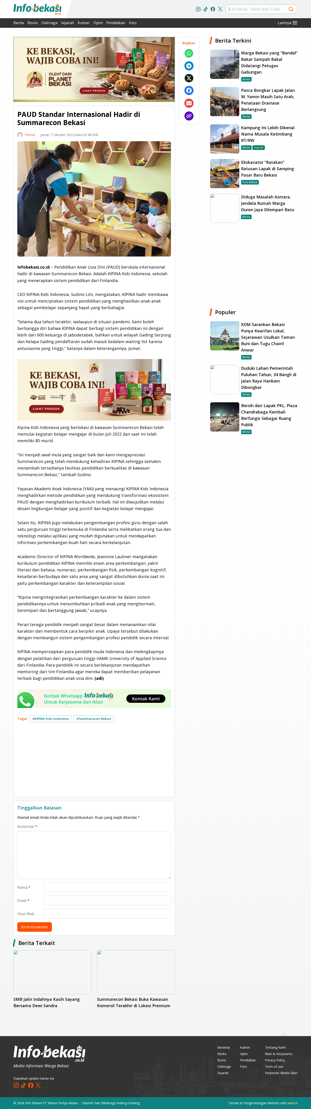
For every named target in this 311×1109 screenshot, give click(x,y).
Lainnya (284, 22)
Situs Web (25, 913)
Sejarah (67, 22)
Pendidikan (115, 22)
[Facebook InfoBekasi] (213, 9)
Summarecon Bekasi (93, 718)
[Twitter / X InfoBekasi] (220, 9)
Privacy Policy (275, 1060)
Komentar (27, 826)
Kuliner (84, 22)
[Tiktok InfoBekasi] (205, 9)
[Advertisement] (94, 761)
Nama (24, 887)
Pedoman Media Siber (281, 1073)
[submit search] (291, 9)
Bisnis (33, 22)
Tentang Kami (275, 1047)
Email (23, 900)
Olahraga (49, 22)
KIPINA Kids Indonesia (50, 718)
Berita (18, 22)
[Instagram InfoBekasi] (198, 9)
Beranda (223, 1047)
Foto (133, 22)
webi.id (293, 1103)
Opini (98, 22)
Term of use (274, 1066)
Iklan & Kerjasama (278, 1054)
